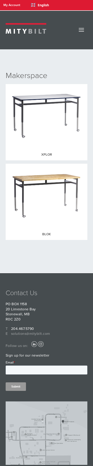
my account (11, 5)
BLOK (46, 234)
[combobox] (40, 4)
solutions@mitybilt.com (30, 333)
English (43, 5)
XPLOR (46, 154)
